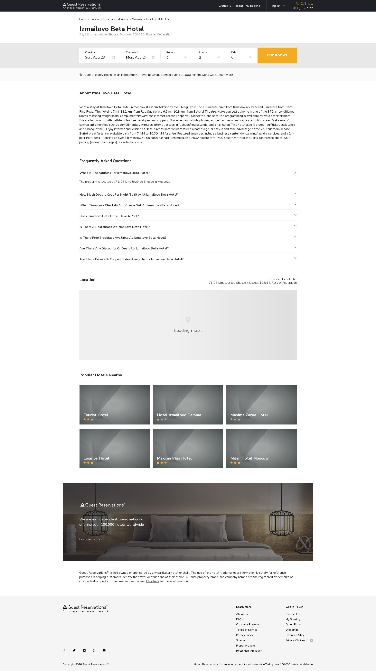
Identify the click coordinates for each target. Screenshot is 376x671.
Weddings (292, 630)
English (275, 6)
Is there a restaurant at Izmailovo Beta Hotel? (115, 227)
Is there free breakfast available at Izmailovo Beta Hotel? (123, 238)
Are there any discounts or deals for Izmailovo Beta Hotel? (124, 248)
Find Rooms (277, 55)
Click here (152, 581)
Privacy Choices (295, 640)
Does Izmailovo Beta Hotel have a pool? (109, 216)
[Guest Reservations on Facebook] (66, 650)
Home (82, 19)
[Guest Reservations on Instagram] (84, 650)
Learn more (225, 75)
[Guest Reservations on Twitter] (75, 650)
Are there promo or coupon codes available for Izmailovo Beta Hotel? (131, 259)
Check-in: (90, 52)
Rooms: (170, 52)
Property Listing (246, 646)
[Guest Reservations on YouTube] (102, 650)
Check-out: (132, 52)
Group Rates (293, 624)
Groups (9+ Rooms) (231, 6)
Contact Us (293, 614)
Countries (96, 19)
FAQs (239, 619)
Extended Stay (295, 635)
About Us (242, 614)
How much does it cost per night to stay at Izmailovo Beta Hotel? (129, 194)
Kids (233, 52)
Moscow (137, 19)
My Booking (253, 6)
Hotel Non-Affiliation (249, 651)
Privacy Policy (244, 635)
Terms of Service (246, 630)
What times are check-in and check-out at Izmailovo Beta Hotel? (129, 205)
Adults (203, 52)
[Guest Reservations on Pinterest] (94, 650)
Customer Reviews (247, 624)
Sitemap (241, 640)
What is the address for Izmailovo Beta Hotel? (115, 173)
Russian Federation (117, 19)
